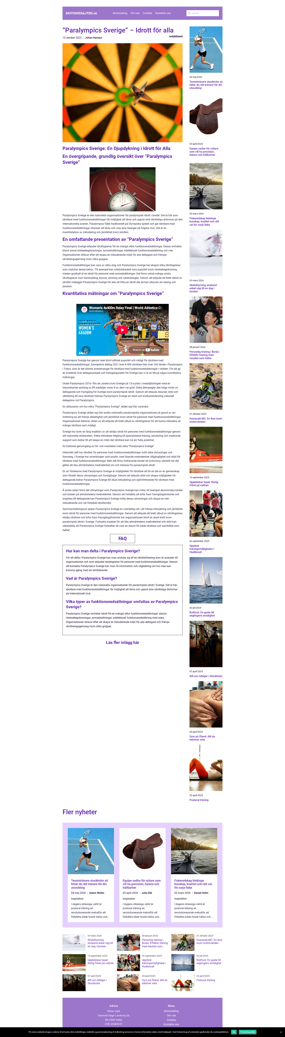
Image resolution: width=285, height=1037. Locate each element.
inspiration (77, 898)
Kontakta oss (163, 13)
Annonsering (120, 13)
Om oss (135, 13)
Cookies (147, 13)
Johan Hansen (93, 37)
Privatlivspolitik (247, 1032)
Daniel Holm (201, 892)
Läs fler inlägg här (122, 642)
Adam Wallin (96, 892)
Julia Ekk (147, 892)
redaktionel (176, 36)
